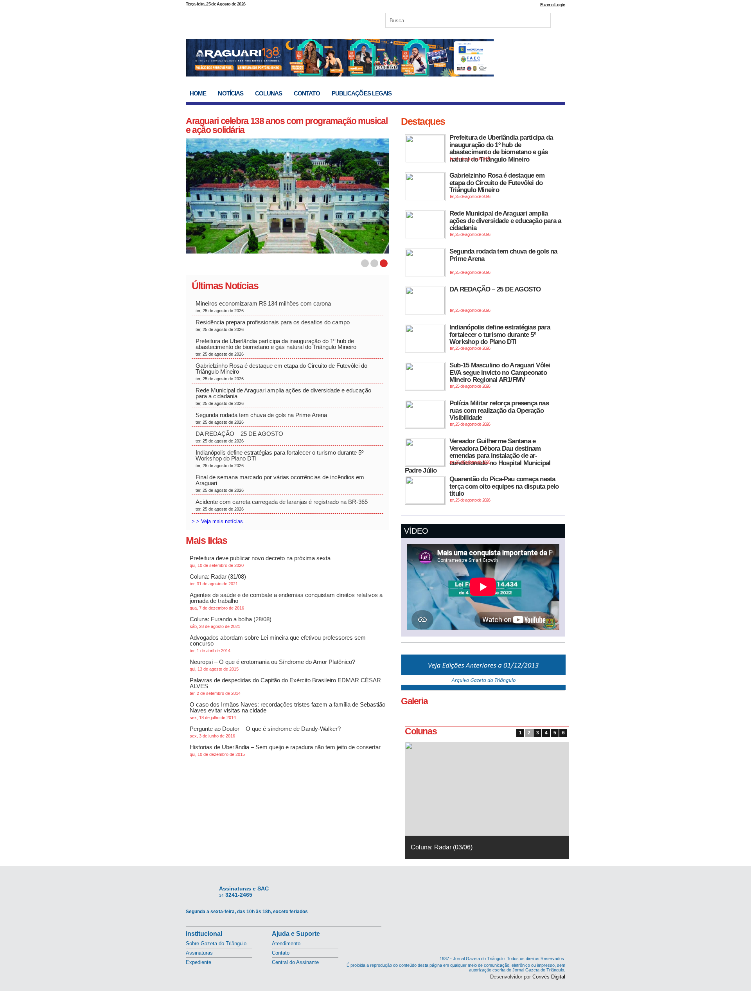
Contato (307, 93)
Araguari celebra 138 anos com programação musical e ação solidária (286, 125)
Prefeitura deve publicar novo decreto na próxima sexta (260, 561)
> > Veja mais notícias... (220, 521)
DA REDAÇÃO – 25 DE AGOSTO (239, 436)
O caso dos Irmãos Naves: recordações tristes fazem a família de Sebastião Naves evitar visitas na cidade (287, 710)
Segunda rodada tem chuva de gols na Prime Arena (261, 418)
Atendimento (286, 943)
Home (198, 93)
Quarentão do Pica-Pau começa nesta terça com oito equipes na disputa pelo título (504, 488)
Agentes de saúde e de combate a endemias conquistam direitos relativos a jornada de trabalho (286, 601)
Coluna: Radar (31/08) (218, 579)
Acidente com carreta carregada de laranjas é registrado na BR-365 (282, 504)
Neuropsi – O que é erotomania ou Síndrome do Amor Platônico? (272, 664)
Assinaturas (199, 953)
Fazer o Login (552, 4)
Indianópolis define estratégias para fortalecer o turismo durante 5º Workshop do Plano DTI (279, 458)
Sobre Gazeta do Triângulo (216, 943)
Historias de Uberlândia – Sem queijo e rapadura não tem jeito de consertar (285, 750)
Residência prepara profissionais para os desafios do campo (273, 325)
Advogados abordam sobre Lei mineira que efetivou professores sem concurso (278, 643)
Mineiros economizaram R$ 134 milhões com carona (264, 306)
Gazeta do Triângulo (267, 19)
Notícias (230, 93)
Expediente (198, 962)
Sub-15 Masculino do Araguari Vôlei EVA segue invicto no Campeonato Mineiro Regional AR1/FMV (499, 375)
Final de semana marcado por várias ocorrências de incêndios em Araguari (280, 483)
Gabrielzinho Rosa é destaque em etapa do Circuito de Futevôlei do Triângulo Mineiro (281, 371)
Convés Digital (548, 977)
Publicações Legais (362, 93)
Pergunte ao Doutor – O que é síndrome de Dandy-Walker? (265, 731)
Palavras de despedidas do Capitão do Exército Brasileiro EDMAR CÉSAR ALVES (285, 686)
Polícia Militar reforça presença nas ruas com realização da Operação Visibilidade (499, 412)
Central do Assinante (295, 962)
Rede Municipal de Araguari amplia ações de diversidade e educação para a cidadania (283, 396)
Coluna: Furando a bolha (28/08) (230, 622)
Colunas (268, 93)
